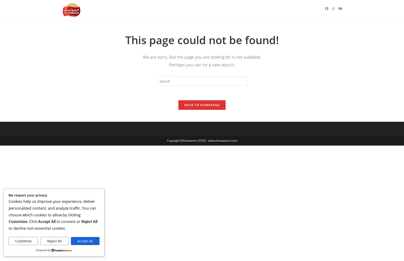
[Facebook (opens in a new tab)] (326, 8)
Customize (23, 241)
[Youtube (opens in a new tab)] (340, 8)
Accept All (85, 241)
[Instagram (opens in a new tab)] (333, 8)
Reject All (54, 241)
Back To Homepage (202, 105)
